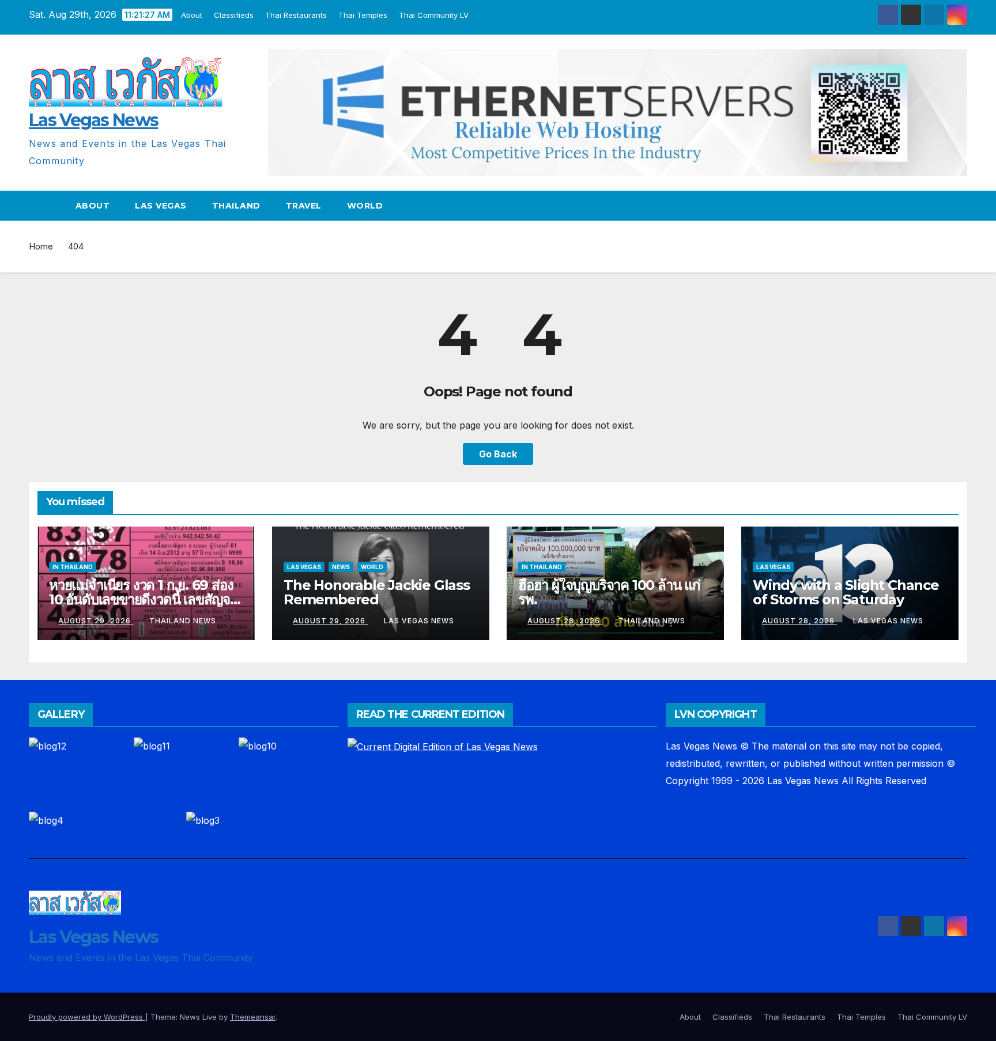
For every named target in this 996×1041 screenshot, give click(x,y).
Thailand (236, 205)
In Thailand (72, 566)
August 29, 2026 (95, 620)
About (192, 15)
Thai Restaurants (296, 15)
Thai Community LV (434, 15)
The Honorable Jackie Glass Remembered (377, 592)
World (365, 205)
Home (41, 246)
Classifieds (234, 15)
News (341, 566)
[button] (959, 205)
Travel (304, 205)
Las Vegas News (93, 120)
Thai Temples (363, 15)
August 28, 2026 (564, 620)
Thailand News (182, 620)
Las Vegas (161, 205)
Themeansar (253, 1016)
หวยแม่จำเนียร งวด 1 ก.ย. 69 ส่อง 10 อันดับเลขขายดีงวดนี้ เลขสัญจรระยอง (143, 599)
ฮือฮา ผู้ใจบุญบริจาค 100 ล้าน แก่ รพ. (609, 592)
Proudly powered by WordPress (87, 1016)
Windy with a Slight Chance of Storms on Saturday (846, 592)
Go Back (498, 454)
